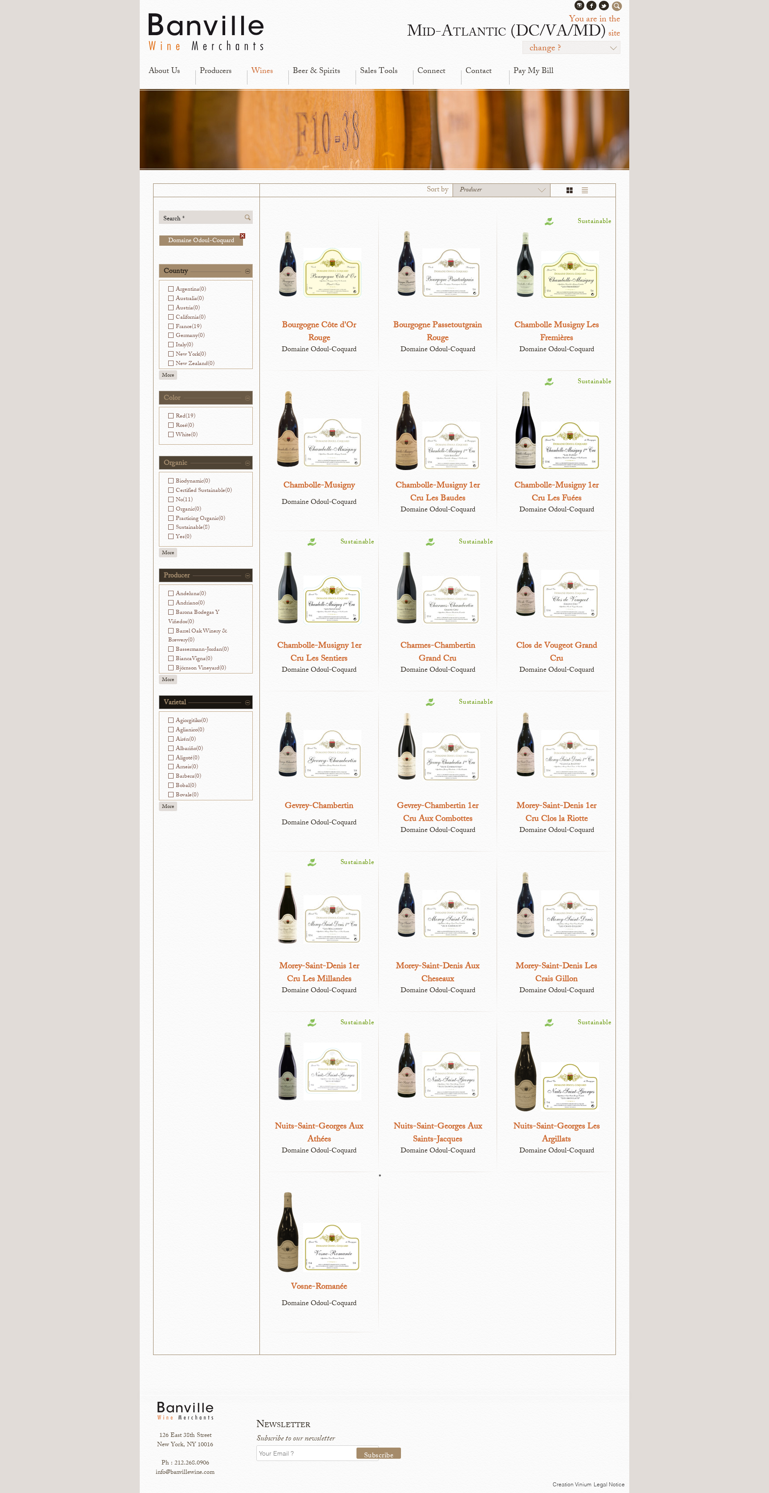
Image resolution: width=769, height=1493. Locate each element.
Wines (262, 72)
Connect (431, 72)
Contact (478, 72)
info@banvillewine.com (185, 1472)
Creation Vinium (572, 1484)
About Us (164, 72)
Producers (215, 72)
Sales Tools (378, 72)
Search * (174, 219)
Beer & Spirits (316, 72)
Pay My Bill (534, 72)
